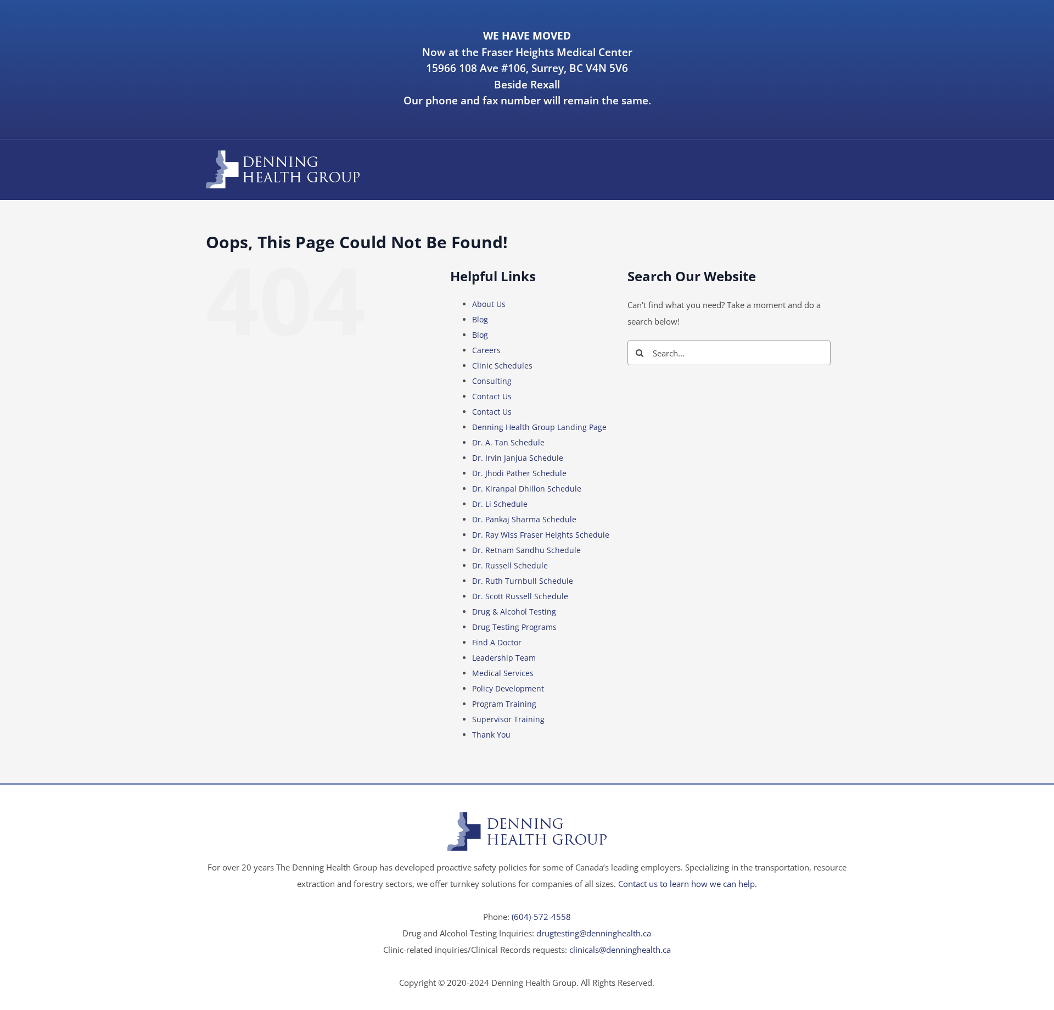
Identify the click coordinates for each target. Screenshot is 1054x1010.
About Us (489, 304)
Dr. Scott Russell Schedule (520, 596)
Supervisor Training (508, 719)
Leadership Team (504, 657)
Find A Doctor (497, 642)
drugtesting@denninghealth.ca (593, 933)
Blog (480, 319)
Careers (486, 350)
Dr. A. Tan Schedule (508, 442)
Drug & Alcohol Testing (514, 611)
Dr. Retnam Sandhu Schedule (526, 550)
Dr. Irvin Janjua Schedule (517, 458)
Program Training (504, 704)
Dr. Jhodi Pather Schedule (519, 473)
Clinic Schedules (502, 365)
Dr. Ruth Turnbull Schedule (522, 581)
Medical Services (503, 673)
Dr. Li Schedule (500, 504)
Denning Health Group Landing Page (539, 427)
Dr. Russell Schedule (510, 565)
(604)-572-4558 (541, 916)
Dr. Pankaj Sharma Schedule (524, 519)
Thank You (491, 734)
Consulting (492, 381)
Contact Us (492, 396)
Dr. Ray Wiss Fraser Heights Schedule (540, 534)
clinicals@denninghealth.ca (620, 949)
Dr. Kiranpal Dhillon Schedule (526, 488)
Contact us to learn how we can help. (687, 883)
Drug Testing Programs (514, 627)
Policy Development (508, 688)
